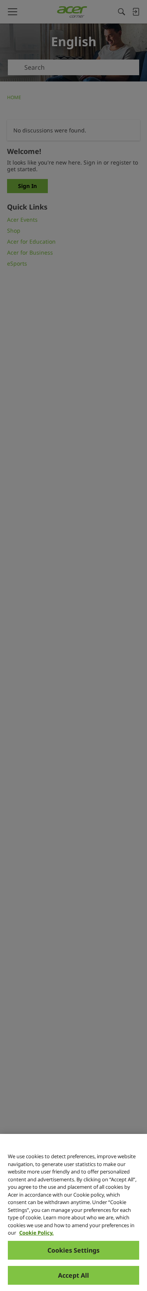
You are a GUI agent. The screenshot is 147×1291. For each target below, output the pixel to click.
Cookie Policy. (36, 1232)
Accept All (73, 1275)
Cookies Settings (73, 1250)
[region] (73, 1212)
